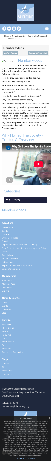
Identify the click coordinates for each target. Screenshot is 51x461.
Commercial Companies (12, 352)
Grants (5, 231)
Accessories (7, 371)
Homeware (7, 374)
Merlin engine (8, 342)
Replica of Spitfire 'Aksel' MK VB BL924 (19, 245)
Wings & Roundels (10, 238)
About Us (7, 223)
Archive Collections (10, 258)
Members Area (8, 284)
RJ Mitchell (6, 324)
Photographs (8, 328)
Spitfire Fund (7, 262)
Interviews (6, 335)
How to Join (7, 280)
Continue (20, 459)
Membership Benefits (7, 289)
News (4, 302)
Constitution (7, 255)
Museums (6, 349)
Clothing (5, 364)
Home (6, 36)
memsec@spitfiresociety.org (15, 406)
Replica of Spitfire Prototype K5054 (18, 265)
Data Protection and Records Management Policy (24, 248)
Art (3, 345)
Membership (9, 276)
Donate (5, 234)
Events (5, 306)
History (5, 338)
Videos (5, 331)
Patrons (5, 252)
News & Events (18, 36)
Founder (5, 241)
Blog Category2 (40, 36)
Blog (29, 36)
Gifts (4, 367)
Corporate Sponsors (11, 269)
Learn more (31, 459)
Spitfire (6, 320)
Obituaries (6, 309)
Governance (7, 227)
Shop (5, 359)
